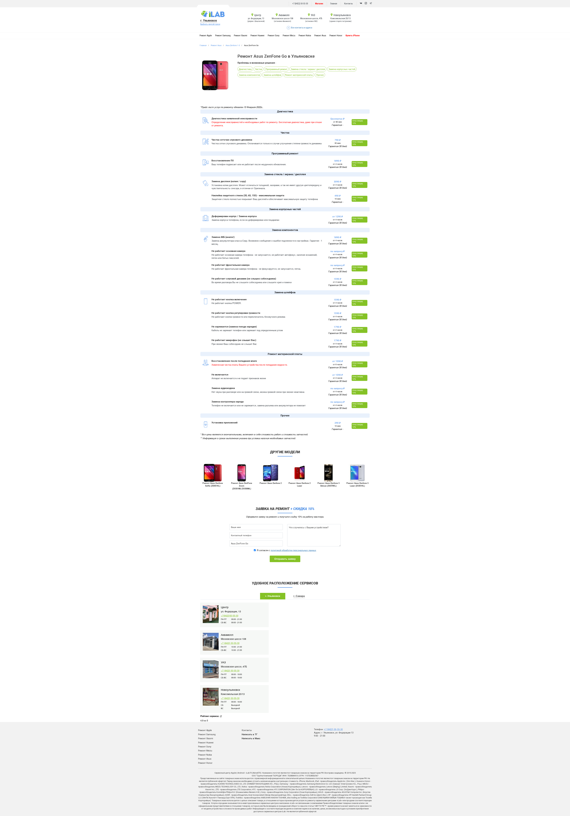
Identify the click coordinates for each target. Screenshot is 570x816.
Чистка (258, 69)
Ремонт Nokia (305, 35)
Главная (333, 3)
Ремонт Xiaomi (240, 35)
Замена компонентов (249, 74)
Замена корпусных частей (341, 69)
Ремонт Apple (206, 35)
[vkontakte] (361, 3)
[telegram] (371, 3)
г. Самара (299, 596)
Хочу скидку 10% (357, 122)
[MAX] (366, 3)
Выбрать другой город (210, 24)
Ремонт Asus (320, 35)
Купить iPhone (353, 35)
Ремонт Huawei (257, 35)
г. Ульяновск (208, 20)
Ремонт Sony (273, 35)
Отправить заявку (285, 558)
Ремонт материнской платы (299, 74)
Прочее (320, 74)
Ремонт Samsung (223, 35)
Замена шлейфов (272, 74)
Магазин (319, 3)
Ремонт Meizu (289, 35)
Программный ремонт (276, 69)
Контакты (348, 3)
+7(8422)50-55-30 (229, 615)
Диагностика (245, 69)
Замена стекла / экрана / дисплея (308, 69)
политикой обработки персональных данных (293, 550)
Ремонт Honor (336, 35)
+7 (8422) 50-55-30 (300, 3)
